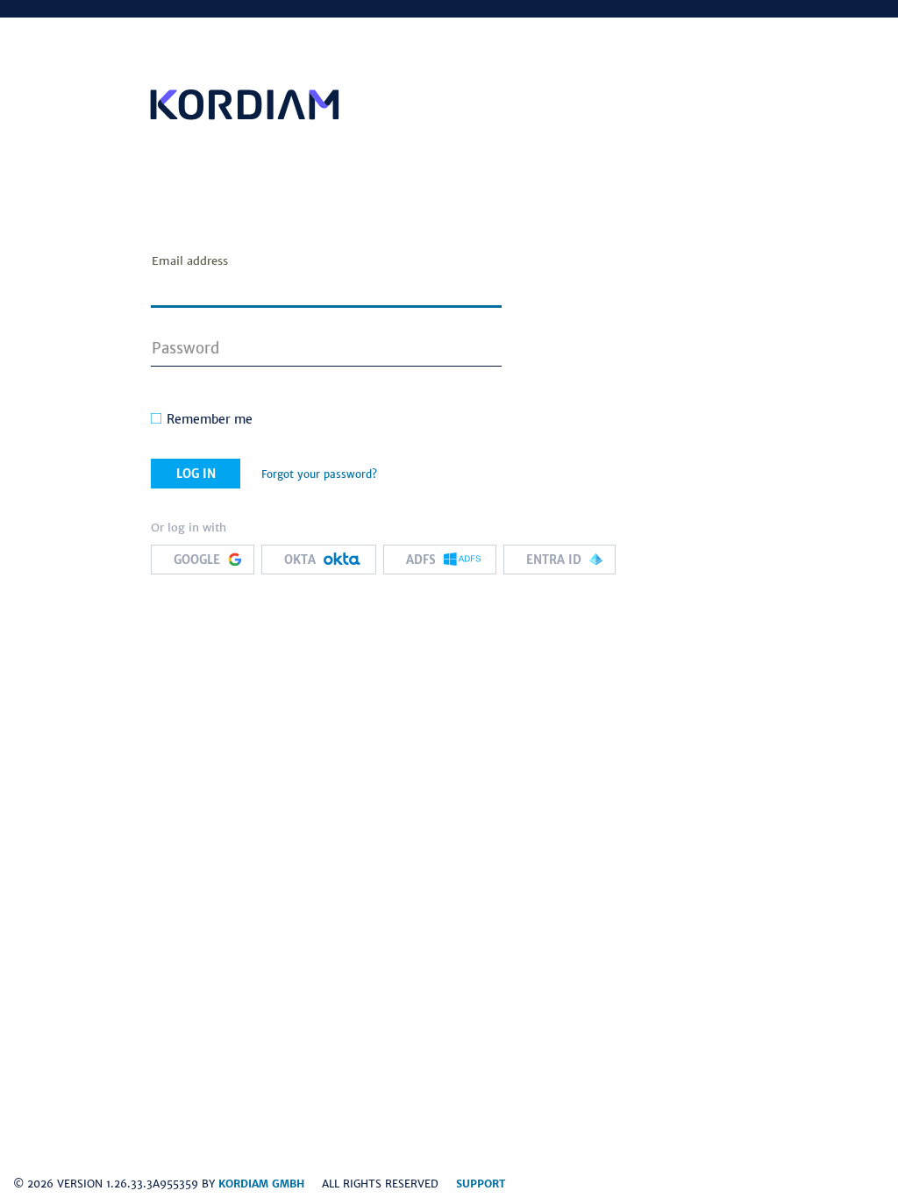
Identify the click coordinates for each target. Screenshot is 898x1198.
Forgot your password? (319, 474)
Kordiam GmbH (261, 1183)
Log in (196, 474)
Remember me (210, 419)
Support (480, 1183)
